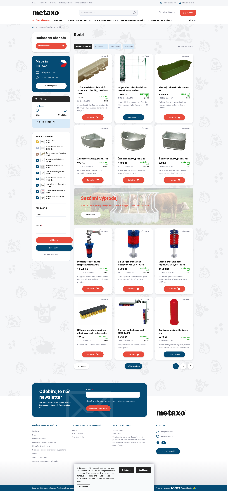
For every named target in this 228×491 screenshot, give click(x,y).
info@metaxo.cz (49, 72)
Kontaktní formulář (168, 451)
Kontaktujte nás (51, 86)
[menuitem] (42, 20)
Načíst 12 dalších (133, 366)
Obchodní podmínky (39, 457)
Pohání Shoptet (186, 488)
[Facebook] (158, 442)
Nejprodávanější (83, 47)
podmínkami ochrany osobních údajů (121, 401)
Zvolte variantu (133, 117)
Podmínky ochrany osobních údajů (45, 461)
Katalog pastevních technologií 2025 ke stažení (76, 3)
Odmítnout (126, 470)
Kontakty (43, 3)
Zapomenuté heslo (51, 254)
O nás (34, 3)
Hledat (134, 13)
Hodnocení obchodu (39, 439)
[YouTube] (163, 442)
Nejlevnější (100, 47)
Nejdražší (115, 47)
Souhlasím (143, 470)
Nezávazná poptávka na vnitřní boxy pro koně (49, 450)
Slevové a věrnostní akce (41, 446)
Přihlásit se (54, 240)
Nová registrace (54, 248)
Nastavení (83, 487)
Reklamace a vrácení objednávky (44, 442)
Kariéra (53, 3)
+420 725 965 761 (49, 77)
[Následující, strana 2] (183, 366)
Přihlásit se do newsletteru (98, 408)
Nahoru (83, 366)
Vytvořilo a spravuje (163, 488)
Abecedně (128, 47)
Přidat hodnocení (44, 46)
